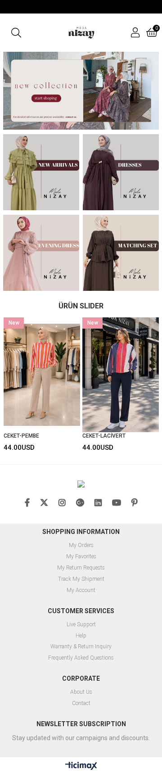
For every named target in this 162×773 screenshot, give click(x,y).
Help (81, 636)
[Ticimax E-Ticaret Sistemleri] (81, 766)
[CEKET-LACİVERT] (120, 374)
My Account (81, 590)
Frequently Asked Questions (81, 658)
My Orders (81, 545)
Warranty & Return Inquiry (81, 647)
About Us (81, 692)
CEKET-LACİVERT (104, 436)
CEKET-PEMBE (21, 436)
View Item (57, 386)
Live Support (81, 625)
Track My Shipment (81, 579)
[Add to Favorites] (42, 386)
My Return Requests (81, 568)
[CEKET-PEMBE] (42, 374)
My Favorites (81, 557)
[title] (81, 91)
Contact (81, 703)
